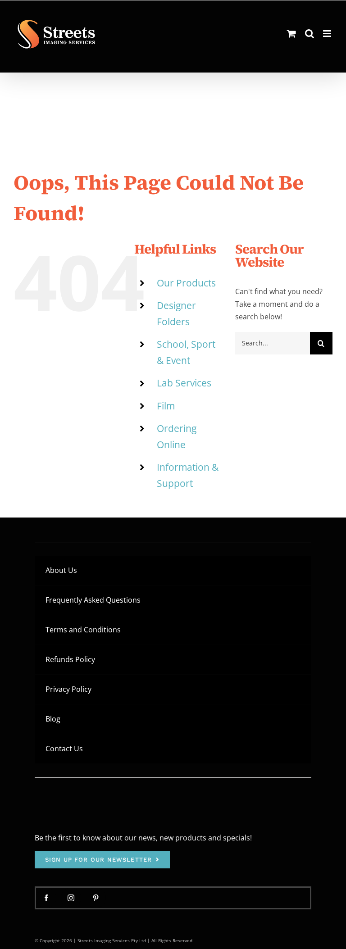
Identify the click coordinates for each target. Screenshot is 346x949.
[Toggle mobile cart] (291, 33)
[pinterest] (96, 898)
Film (166, 406)
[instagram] (71, 898)
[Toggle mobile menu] (327, 33)
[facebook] (46, 898)
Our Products (186, 283)
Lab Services (184, 383)
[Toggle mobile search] (309, 33)
